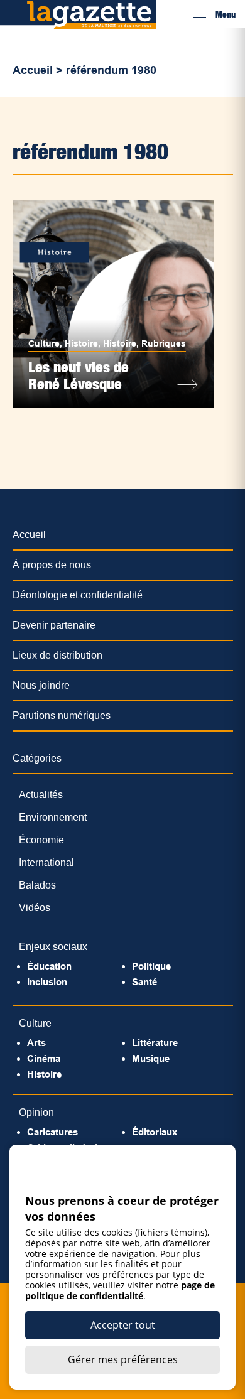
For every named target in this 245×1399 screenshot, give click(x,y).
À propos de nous (52, 564)
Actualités (41, 794)
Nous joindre (41, 685)
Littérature (155, 1042)
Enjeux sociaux (53, 946)
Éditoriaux (154, 1131)
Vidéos (34, 907)
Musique (151, 1058)
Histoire (81, 343)
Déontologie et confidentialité (78, 595)
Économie (41, 840)
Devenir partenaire (54, 625)
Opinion (36, 1112)
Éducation (49, 966)
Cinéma (43, 1058)
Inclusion (47, 981)
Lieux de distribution (57, 655)
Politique (151, 966)
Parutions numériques (62, 715)
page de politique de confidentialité (120, 1290)
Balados (37, 885)
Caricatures (52, 1131)
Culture (44, 343)
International (46, 862)
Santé (144, 981)
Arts (36, 1042)
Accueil (33, 70)
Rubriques (163, 343)
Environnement (53, 817)
